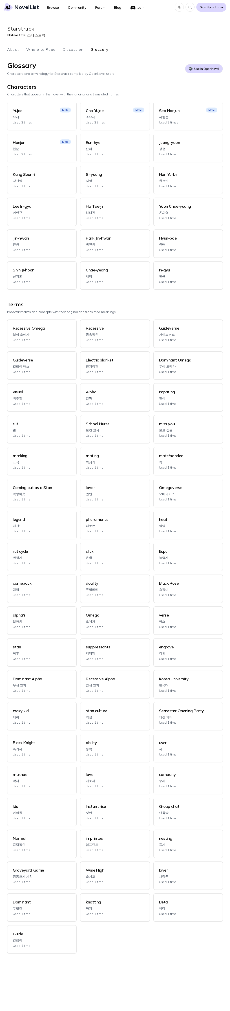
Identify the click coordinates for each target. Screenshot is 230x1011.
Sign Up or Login (211, 7)
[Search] (190, 7)
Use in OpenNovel (206, 69)
